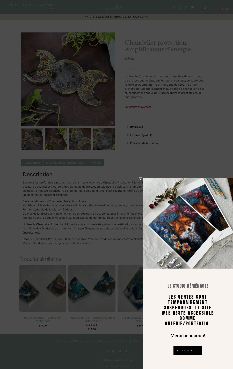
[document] (116, 184)
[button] (140, 179)
